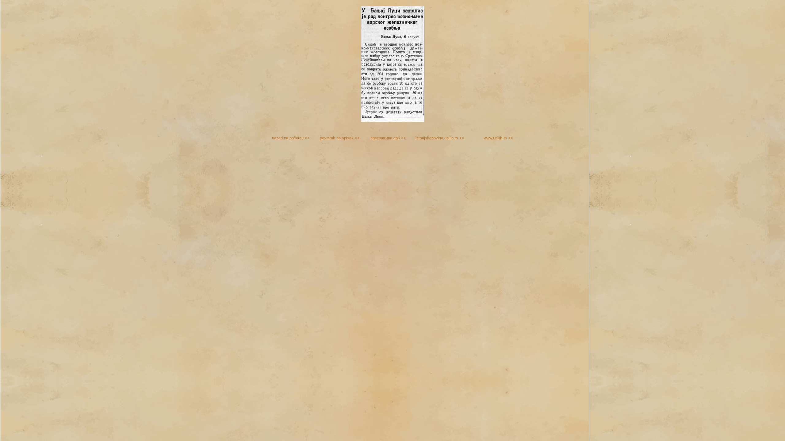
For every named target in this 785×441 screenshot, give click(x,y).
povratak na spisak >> (340, 138)
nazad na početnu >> (291, 138)
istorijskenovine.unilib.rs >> (439, 138)
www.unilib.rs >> (498, 138)
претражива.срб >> (388, 138)
